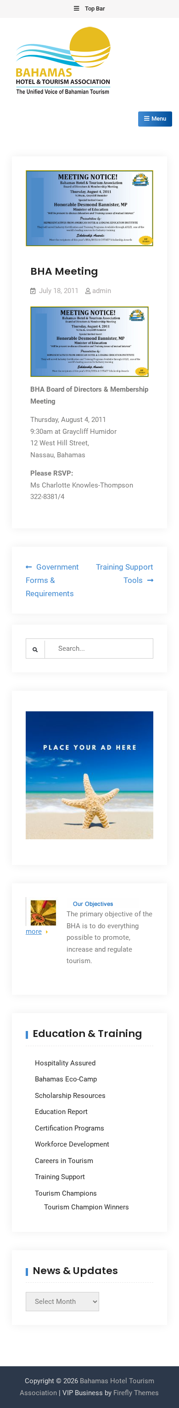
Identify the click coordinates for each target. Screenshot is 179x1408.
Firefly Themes (136, 1393)
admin (101, 291)
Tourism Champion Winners (86, 1207)
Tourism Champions (66, 1193)
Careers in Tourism (64, 1161)
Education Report (61, 1112)
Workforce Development (72, 1144)
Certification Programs (69, 1128)
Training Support (60, 1177)
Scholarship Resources (70, 1096)
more (34, 931)
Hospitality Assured (65, 1063)
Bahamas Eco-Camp (66, 1079)
